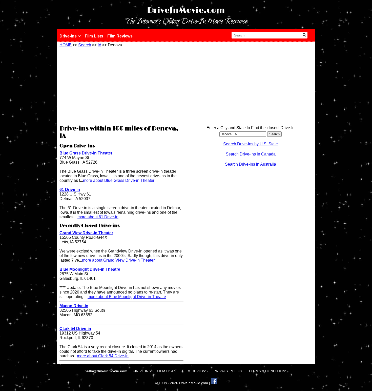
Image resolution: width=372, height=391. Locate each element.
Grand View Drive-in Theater (86, 233)
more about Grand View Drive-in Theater (118, 260)
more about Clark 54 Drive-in (103, 356)
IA (99, 45)
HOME (65, 45)
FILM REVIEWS (195, 371)
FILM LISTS (166, 371)
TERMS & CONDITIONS (268, 371)
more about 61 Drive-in (97, 217)
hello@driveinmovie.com (106, 371)
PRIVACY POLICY (228, 371)
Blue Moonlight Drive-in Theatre (89, 269)
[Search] (304, 35)
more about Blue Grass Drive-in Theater (118, 180)
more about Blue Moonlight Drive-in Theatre (127, 297)
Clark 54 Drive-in (75, 328)
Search (84, 45)
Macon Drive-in (73, 306)
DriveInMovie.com (186, 10)
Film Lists (94, 36)
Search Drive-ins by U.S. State (250, 144)
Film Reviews (120, 36)
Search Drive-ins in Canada (251, 154)
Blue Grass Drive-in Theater (85, 153)
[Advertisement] (121, 85)
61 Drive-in (69, 189)
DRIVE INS (142, 371)
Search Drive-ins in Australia (250, 164)
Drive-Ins (68, 36)
